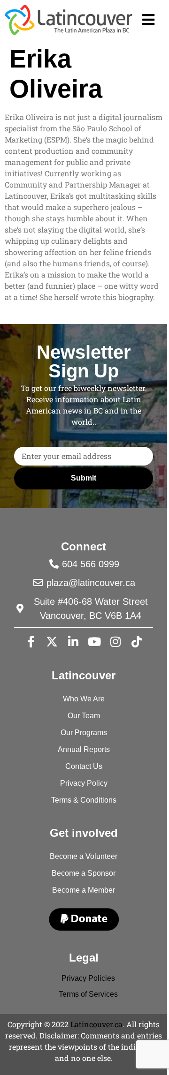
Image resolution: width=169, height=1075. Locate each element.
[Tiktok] (136, 641)
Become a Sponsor (83, 873)
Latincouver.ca (96, 1024)
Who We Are (84, 699)
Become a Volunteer (83, 856)
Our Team (84, 716)
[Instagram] (115, 641)
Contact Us (83, 766)
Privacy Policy (84, 783)
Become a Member (83, 890)
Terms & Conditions (83, 800)
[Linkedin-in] (73, 641)
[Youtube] (94, 641)
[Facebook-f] (31, 641)
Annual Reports (84, 749)
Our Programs (84, 733)
